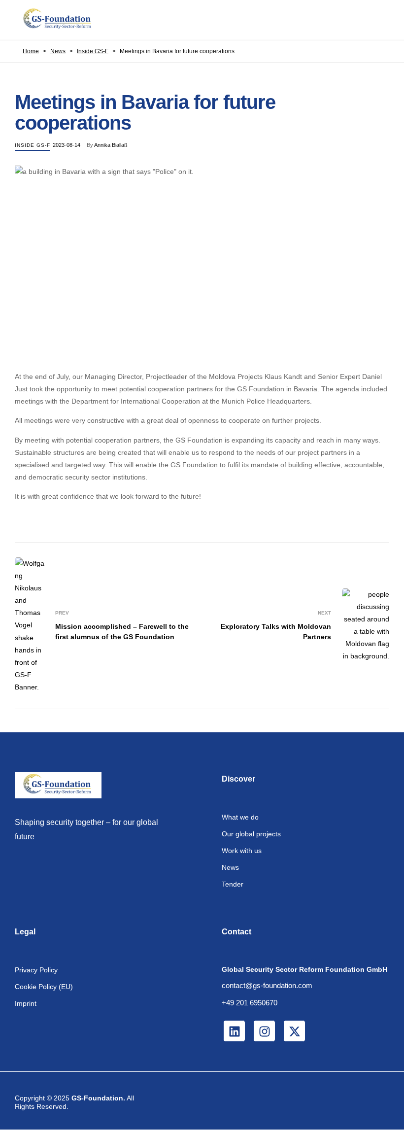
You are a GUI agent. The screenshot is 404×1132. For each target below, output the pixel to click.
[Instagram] (264, 1031)
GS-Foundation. (98, 1098)
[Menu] (380, 20)
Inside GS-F (32, 145)
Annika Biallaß (111, 145)
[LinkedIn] (234, 1031)
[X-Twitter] (294, 1031)
